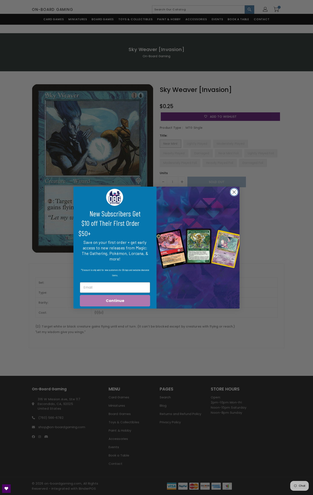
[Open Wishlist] (6, 488)
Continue (115, 300)
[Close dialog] (234, 192)
